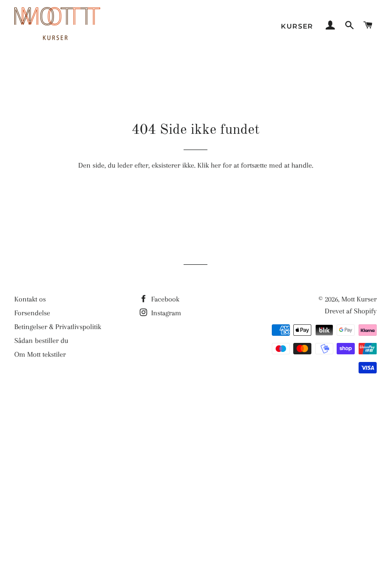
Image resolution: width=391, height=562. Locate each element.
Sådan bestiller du (41, 340)
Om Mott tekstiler (40, 354)
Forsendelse (32, 313)
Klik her (209, 165)
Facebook (164, 299)
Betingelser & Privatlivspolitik (57, 326)
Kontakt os (30, 299)
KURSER (297, 26)
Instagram (165, 313)
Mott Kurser (359, 299)
